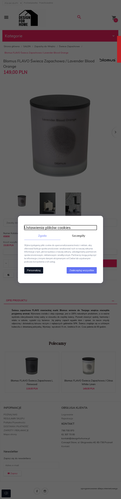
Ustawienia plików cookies (47, 227)
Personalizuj (33, 270)
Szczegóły (78, 235)
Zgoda (42, 235)
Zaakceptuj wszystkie (81, 270)
